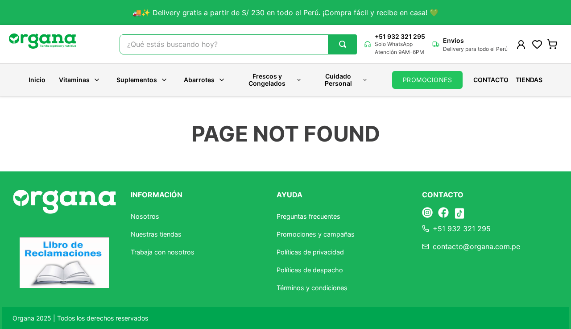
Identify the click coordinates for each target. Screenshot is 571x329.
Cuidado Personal (338, 79)
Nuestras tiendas (156, 234)
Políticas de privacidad (310, 252)
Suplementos (136, 79)
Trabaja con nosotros (162, 252)
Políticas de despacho (310, 270)
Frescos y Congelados (267, 79)
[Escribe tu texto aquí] (427, 213)
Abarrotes (199, 79)
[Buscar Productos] (342, 44)
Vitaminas (74, 79)
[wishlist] (537, 44)
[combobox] (238, 44)
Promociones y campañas (316, 234)
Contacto (491, 79)
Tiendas (529, 79)
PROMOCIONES (427, 79)
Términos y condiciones (312, 288)
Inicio (37, 79)
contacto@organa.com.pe (476, 246)
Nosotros (145, 216)
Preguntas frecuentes (308, 216)
